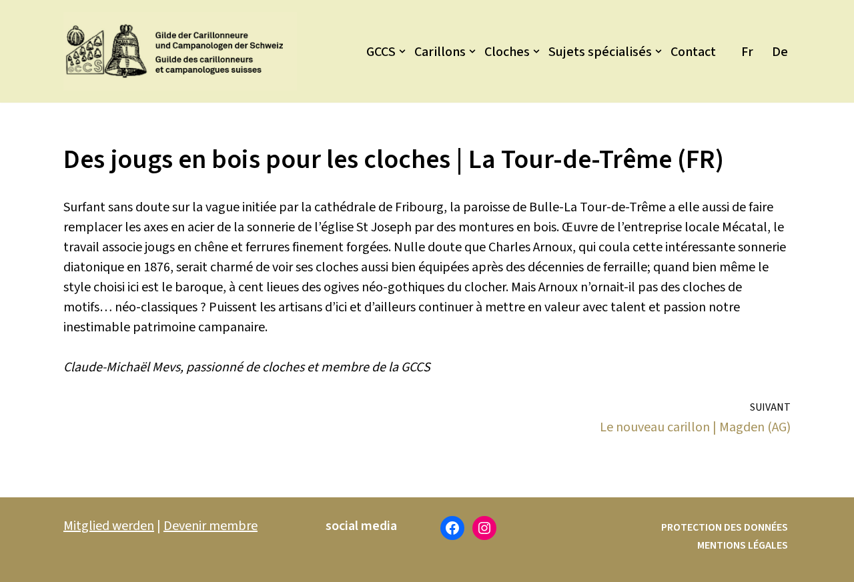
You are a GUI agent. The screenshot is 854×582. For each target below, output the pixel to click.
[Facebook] (452, 528)
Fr (747, 52)
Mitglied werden (108, 526)
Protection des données (724, 527)
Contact (693, 52)
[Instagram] (484, 528)
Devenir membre (210, 526)
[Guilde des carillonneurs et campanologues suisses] (180, 51)
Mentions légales (742, 545)
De (780, 52)
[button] (402, 51)
